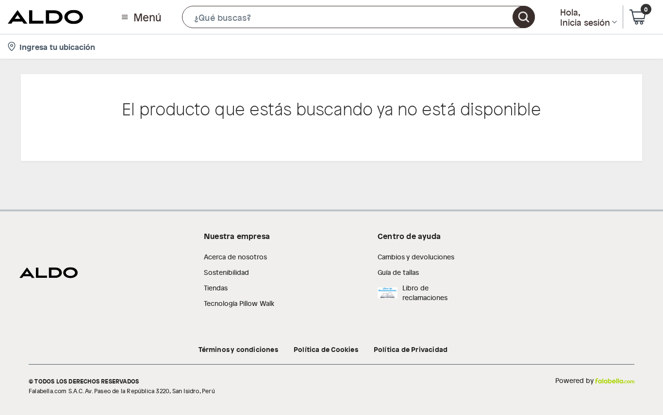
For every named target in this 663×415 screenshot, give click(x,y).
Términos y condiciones (238, 349)
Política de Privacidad (411, 349)
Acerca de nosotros (235, 256)
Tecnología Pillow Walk (239, 303)
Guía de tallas (398, 272)
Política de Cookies (326, 349)
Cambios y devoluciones (416, 256)
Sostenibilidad (226, 272)
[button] (358, 17)
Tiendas (216, 287)
